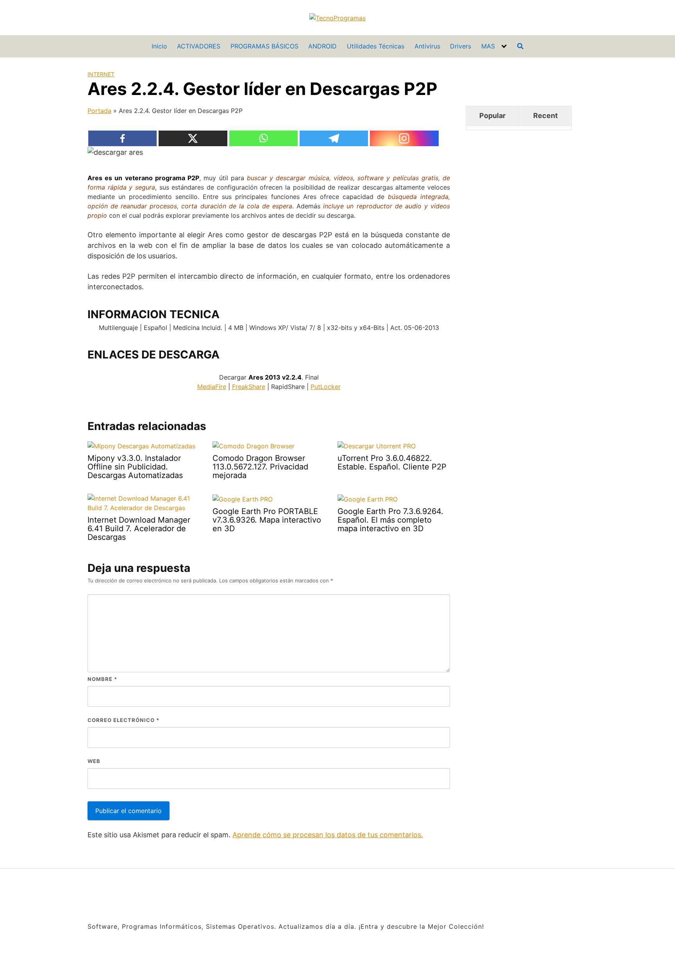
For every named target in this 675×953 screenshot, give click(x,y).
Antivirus (427, 46)
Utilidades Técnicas (375, 46)
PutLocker (326, 387)
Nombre (102, 679)
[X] (193, 138)
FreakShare (248, 387)
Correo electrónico (123, 720)
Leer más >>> (612, 938)
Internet (101, 74)
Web (94, 761)
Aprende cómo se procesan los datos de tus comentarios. (327, 835)
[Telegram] (334, 138)
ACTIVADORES (198, 46)
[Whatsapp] (263, 138)
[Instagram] (404, 138)
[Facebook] (122, 138)
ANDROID (322, 46)
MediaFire (211, 387)
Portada (99, 111)
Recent (545, 115)
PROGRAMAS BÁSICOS (264, 46)
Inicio (159, 46)
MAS (488, 46)
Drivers (460, 46)
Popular (492, 115)
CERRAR (658, 894)
